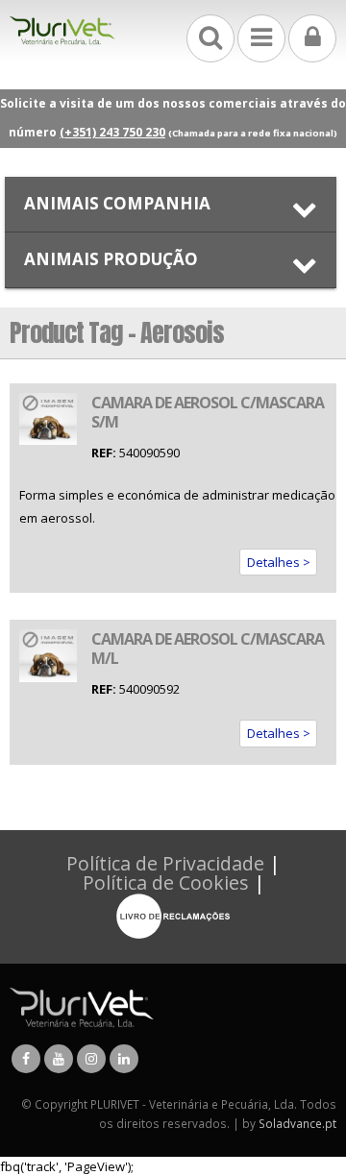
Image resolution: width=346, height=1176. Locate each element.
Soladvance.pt (297, 1123)
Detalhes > (278, 562)
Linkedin (124, 1058)
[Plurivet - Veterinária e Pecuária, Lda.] (62, 31)
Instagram (91, 1058)
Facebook (26, 1058)
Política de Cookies (166, 882)
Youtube (58, 1058)
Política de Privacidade (165, 863)
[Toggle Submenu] (170, 204)
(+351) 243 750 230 (112, 132)
